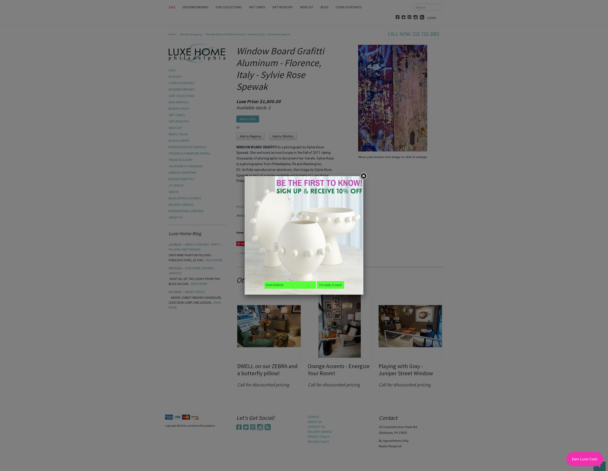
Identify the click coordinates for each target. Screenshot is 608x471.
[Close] (363, 176)
